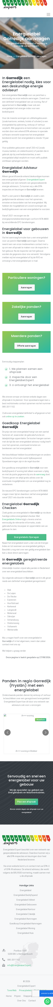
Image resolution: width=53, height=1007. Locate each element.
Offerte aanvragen (26, 346)
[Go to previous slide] (7, 732)
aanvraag (40, 474)
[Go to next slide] (45, 732)
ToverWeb (11, 990)
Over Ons (21, 1000)
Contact (32, 1000)
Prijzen (17, 996)
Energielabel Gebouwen (26, 904)
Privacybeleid (25, 990)
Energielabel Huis (26, 933)
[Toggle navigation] (48, 14)
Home (9, 56)
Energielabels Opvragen (26, 537)
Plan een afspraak (26, 802)
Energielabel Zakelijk (25, 914)
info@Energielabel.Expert (19, 965)
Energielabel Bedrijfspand (26, 895)
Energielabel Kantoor (25, 909)
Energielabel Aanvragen (26, 919)
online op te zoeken (15, 416)
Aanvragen (26, 287)
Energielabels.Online (11, 519)
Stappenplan (29, 996)
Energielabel (25, 890)
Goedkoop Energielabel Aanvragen (26, 923)
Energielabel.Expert (36, 179)
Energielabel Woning (25, 928)
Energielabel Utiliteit (25, 900)
